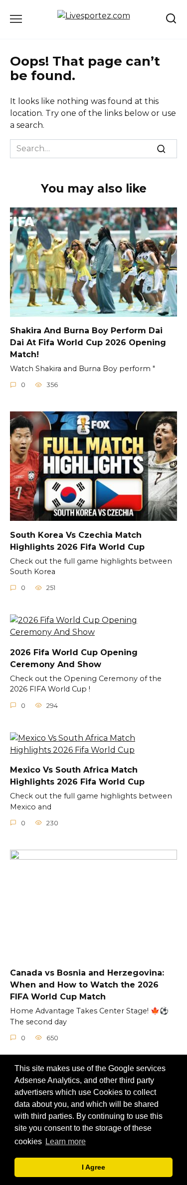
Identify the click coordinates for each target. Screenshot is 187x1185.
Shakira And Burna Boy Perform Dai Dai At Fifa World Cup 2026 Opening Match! (88, 342)
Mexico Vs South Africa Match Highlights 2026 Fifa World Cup (77, 776)
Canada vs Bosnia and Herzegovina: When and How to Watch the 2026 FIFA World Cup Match (87, 984)
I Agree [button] (93, 1167)
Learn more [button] (65, 1141)
